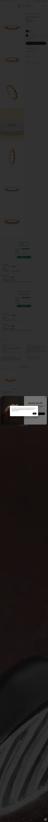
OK (34, 413)
